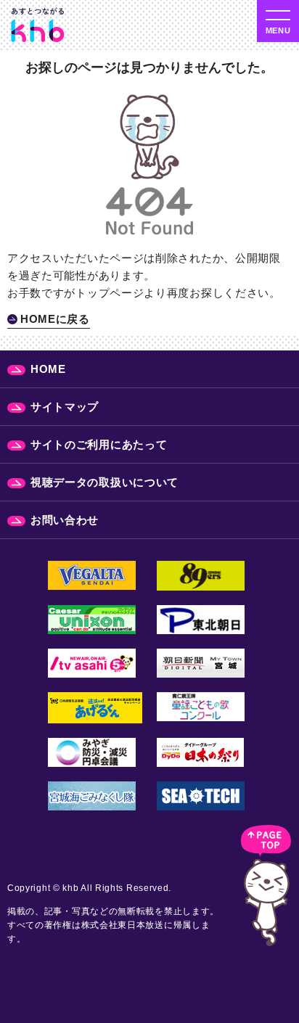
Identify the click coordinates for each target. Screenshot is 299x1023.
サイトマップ (64, 406)
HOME (48, 369)
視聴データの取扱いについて (104, 482)
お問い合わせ (64, 520)
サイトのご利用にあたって (98, 444)
